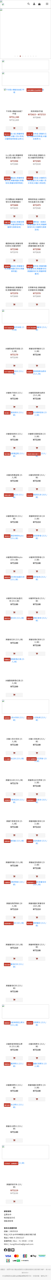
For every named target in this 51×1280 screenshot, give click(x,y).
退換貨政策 (8, 1221)
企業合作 (7, 1214)
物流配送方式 (9, 1217)
